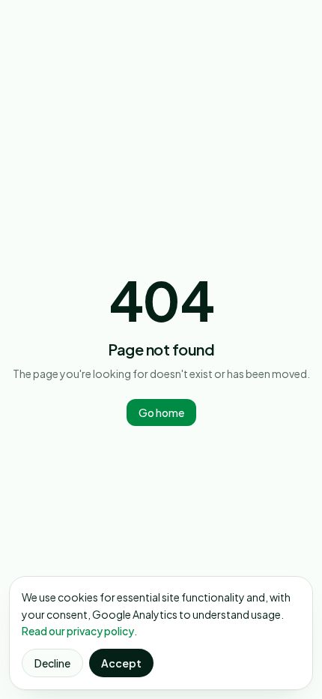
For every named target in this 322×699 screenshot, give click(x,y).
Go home (161, 412)
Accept (121, 663)
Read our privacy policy (78, 631)
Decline (52, 663)
